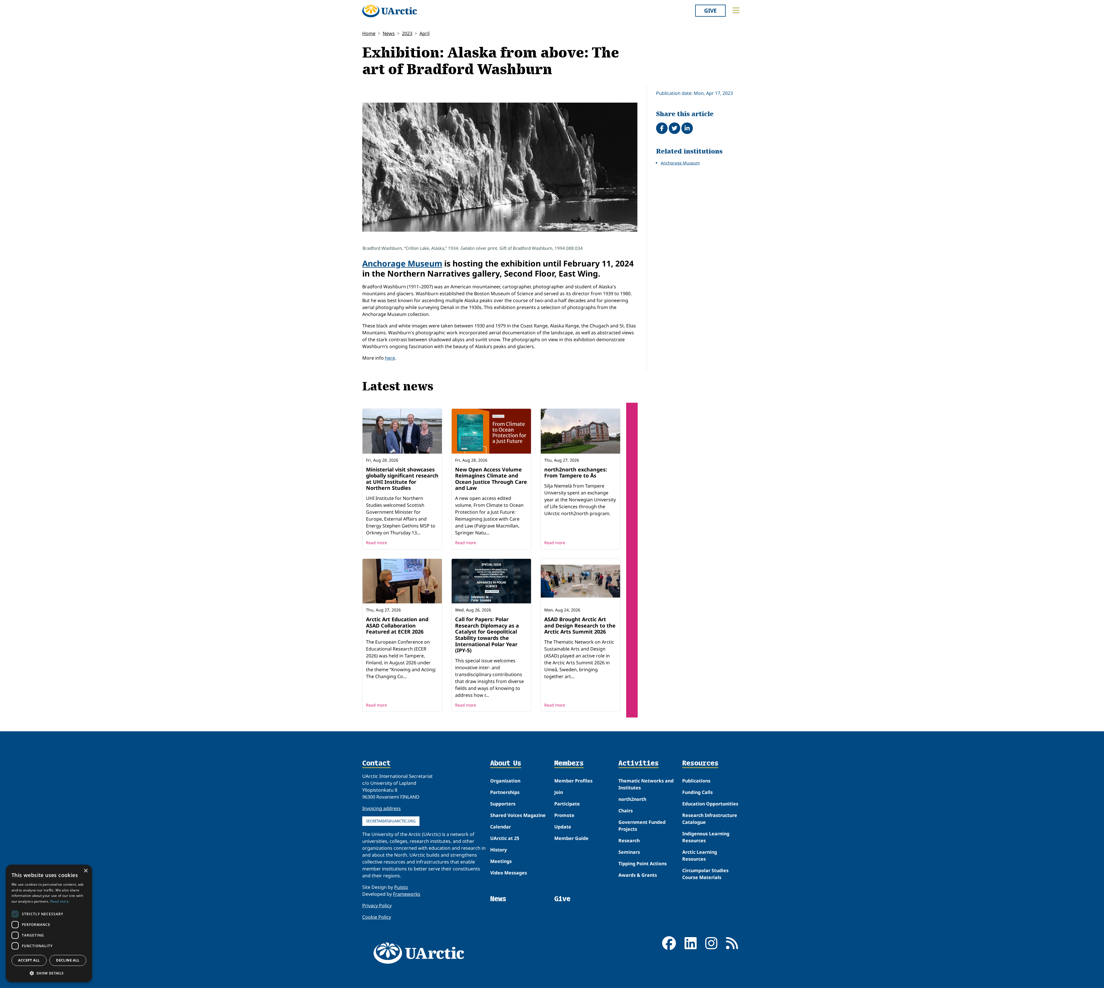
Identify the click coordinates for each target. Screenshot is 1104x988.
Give (710, 10)
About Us (505, 763)
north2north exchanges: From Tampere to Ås (575, 472)
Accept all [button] (29, 960)
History (498, 850)
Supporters (502, 804)
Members (569, 763)
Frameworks (406, 894)
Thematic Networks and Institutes (646, 784)
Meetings (501, 861)
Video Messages (508, 873)
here (390, 358)
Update (562, 827)
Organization (505, 781)
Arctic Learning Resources (699, 855)
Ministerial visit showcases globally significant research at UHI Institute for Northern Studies (402, 479)
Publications (696, 781)
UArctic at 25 (504, 838)
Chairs (625, 810)
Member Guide (571, 838)
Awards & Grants (637, 875)
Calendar (500, 827)
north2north (632, 799)
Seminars (629, 852)
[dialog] (49, 923)
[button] (49, 973)
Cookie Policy (376, 917)
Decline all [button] (67, 960)
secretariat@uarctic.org (391, 821)
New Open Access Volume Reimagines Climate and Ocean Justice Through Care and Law (491, 479)
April (424, 33)
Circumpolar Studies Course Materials (705, 873)
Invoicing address (381, 808)
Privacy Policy (377, 905)
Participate (567, 804)
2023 (407, 33)
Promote (564, 815)
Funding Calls (697, 792)
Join (558, 792)
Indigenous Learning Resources (705, 837)
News (389, 33)
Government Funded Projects (642, 825)
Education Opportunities (710, 804)
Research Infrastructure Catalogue (709, 818)
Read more (376, 542)
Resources (700, 763)
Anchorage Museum (402, 263)
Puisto (401, 887)
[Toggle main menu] (736, 10)
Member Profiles (573, 781)
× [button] (85, 871)
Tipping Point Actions (642, 863)
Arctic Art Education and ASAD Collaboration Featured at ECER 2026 (397, 625)
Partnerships (505, 792)
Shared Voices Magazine (518, 815)
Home (368, 33)
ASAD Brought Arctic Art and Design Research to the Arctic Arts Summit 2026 (580, 625)
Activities (638, 763)
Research (629, 840)
